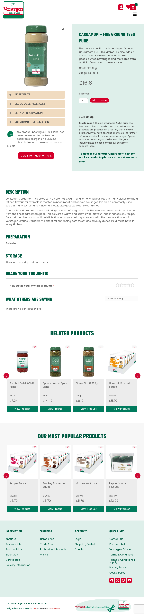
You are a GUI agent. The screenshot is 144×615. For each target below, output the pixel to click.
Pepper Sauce (18, 483)
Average (125, 285)
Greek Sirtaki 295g (87, 383)
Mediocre (121, 285)
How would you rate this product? (32, 285)
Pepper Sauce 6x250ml (117, 485)
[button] (62, 29)
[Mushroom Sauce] (88, 462)
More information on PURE (36, 155)
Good (129, 285)
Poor (117, 285)
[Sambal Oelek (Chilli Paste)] (22, 362)
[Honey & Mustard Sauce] (121, 362)
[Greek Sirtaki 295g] (88, 361)
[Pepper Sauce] (22, 462)
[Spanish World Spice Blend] (55, 361)
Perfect (132, 285)
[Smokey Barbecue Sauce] (55, 462)
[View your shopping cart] (133, 7)
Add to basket (99, 100)
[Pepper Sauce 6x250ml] (121, 462)
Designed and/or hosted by (19, 608)
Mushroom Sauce (86, 483)
